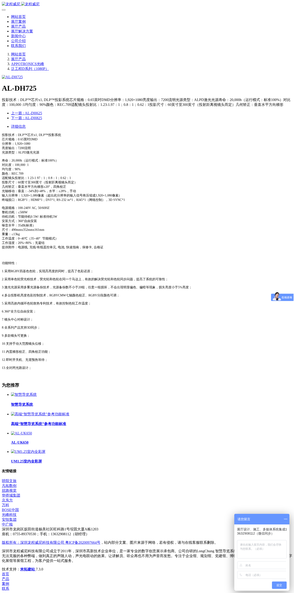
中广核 (7, 524)
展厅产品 (18, 59)
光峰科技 (9, 515)
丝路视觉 (9, 490)
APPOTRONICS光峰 (27, 64)
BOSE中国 (10, 510)
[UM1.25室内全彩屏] (28, 452)
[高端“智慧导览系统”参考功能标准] (40, 414)
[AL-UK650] (21, 433)
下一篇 (26, 118)
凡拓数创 (9, 486)
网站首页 (18, 17)
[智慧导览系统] (24, 394)
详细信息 (18, 126)
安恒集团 (9, 519)
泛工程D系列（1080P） (30, 69)
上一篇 (26, 113)
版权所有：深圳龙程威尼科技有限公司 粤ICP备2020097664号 (51, 542)
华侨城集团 (11, 495)
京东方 (7, 500)
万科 (5, 505)
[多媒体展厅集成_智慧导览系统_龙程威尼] (147, 4)
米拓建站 (28, 569)
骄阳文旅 (9, 481)
